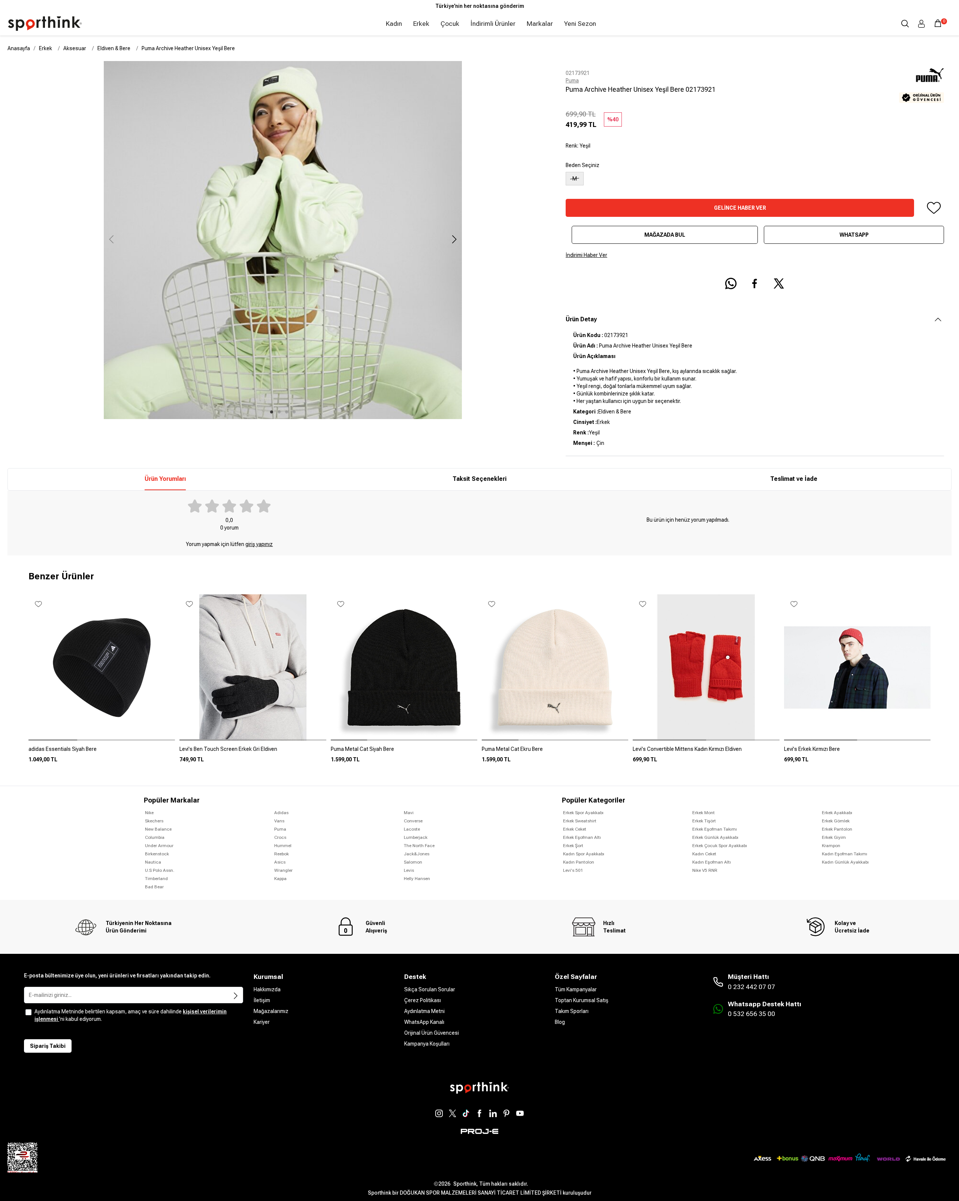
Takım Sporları (572, 1011)
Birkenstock (157, 853)
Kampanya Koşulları (427, 1044)
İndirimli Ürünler (493, 23)
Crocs (280, 837)
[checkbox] (28, 1012)
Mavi (409, 812)
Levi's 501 (573, 870)
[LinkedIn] (493, 1113)
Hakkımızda (267, 989)
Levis (409, 870)
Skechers (154, 821)
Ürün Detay (581, 319)
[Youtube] (520, 1113)
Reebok (281, 853)
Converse (413, 821)
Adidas (281, 812)
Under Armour (159, 845)
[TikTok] (466, 1113)
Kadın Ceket (704, 853)
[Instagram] (439, 1113)
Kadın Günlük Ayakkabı (845, 862)
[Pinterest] (506, 1113)
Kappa (280, 878)
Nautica (153, 862)
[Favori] (933, 207)
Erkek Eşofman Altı (582, 837)
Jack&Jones (416, 853)
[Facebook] (479, 1113)
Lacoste (412, 829)
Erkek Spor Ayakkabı (583, 812)
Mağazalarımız (271, 1011)
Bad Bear (154, 886)
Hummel (282, 845)
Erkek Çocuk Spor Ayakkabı (719, 845)
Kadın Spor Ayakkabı (583, 853)
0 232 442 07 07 (751, 987)
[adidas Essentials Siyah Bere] (101, 752)
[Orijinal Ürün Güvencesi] (921, 97)
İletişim (262, 1000)
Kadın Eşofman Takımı (844, 853)
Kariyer (262, 1022)
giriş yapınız (259, 544)
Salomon (413, 862)
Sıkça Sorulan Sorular (429, 989)
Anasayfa (18, 48)
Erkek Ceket (574, 829)
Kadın (394, 23)
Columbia (154, 837)
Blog (560, 1022)
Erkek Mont (703, 812)
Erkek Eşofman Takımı (714, 829)
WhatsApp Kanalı (424, 1022)
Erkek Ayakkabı (837, 812)
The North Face (419, 845)
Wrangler (283, 870)
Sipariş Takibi (48, 1046)
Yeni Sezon (580, 23)
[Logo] (44, 23)
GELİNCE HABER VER (740, 208)
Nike (149, 812)
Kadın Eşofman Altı (711, 862)
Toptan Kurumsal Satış (581, 1000)
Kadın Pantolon (578, 862)
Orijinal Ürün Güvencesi (431, 1033)
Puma (572, 81)
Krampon (831, 845)
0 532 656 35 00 (751, 1013)
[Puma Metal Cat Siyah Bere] (404, 752)
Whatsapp (854, 235)
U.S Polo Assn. (159, 870)
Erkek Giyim (834, 837)
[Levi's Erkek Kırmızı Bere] (857, 752)
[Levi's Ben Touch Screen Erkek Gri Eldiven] (252, 752)
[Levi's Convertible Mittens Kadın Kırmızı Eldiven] (706, 752)
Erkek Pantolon (837, 829)
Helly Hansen (417, 878)
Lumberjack (415, 837)
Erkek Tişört (704, 821)
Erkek (421, 23)
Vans (279, 821)
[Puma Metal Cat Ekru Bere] (555, 752)
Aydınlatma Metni (424, 1011)
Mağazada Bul (664, 235)
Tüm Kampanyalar (576, 989)
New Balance (158, 829)
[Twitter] (452, 1113)
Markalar (540, 23)
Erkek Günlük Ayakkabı (715, 837)
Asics (279, 862)
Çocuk (450, 23)
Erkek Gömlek (836, 821)
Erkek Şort (573, 845)
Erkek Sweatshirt (579, 821)
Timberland (156, 878)
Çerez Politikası (422, 1000)
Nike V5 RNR (704, 870)
